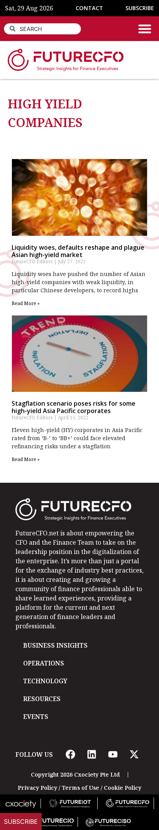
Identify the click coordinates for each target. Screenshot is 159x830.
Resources (42, 699)
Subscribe (21, 821)
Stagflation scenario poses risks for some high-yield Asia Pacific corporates (73, 407)
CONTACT (89, 8)
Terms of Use (80, 787)
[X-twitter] (134, 754)
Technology (45, 681)
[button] (144, 28)
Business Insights (55, 645)
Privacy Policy (37, 787)
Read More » (26, 303)
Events (35, 716)
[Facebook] (70, 754)
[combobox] (42, 28)
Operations (43, 663)
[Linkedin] (91, 754)
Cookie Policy (122, 787)
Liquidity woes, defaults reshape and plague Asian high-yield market (78, 251)
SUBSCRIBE (139, 8)
